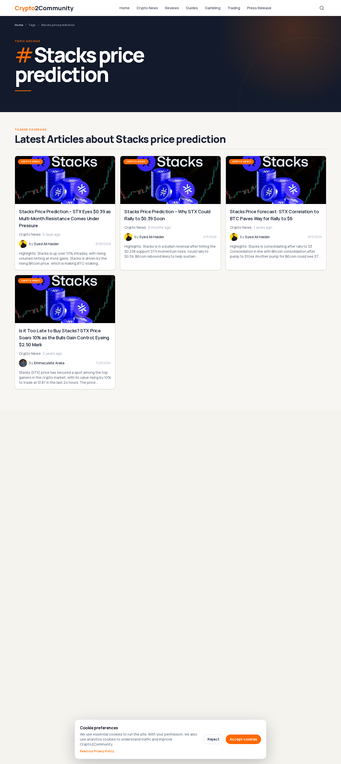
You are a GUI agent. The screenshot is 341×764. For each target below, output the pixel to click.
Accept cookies (243, 739)
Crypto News (147, 7)
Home (125, 7)
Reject (213, 739)
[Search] (321, 7)
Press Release (259, 7)
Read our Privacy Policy (97, 751)
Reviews (172, 7)
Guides (192, 7)
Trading (233, 7)
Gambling (212, 7)
